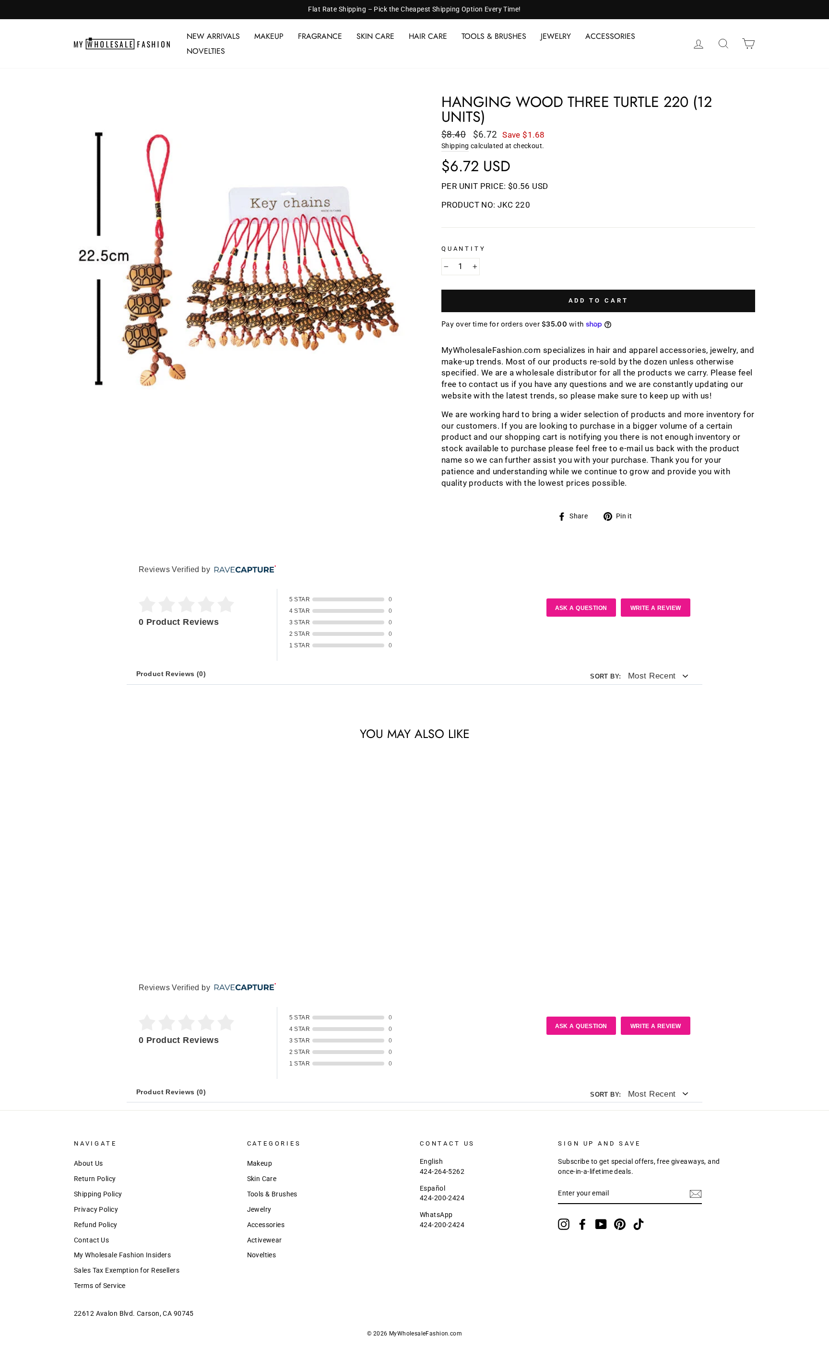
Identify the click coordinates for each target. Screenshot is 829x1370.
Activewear (264, 1240)
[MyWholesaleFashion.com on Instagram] (563, 1224)
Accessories (610, 36)
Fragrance (320, 36)
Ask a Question (581, 608)
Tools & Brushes (494, 36)
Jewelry (556, 36)
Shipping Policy (98, 1194)
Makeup (269, 36)
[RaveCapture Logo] (242, 570)
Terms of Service (100, 1286)
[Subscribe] (695, 1194)
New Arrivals (213, 36)
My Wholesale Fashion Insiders (122, 1255)
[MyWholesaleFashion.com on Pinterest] (620, 1224)
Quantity (463, 248)
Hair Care (428, 36)
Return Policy (95, 1179)
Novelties (206, 51)
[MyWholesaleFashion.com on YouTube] (601, 1224)
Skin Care (375, 36)
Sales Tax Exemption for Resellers (126, 1270)
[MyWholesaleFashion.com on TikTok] (638, 1224)
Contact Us (91, 1240)
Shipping (455, 146)
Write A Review (655, 608)
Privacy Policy (96, 1210)
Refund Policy (96, 1225)
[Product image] (241, 262)
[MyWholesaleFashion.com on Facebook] (582, 1224)
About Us (88, 1163)
